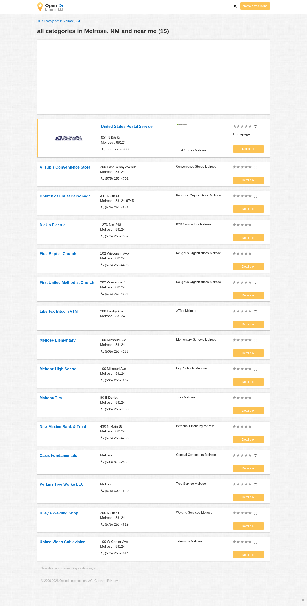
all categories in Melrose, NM (60, 21)
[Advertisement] (153, 76)
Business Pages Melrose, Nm (79, 568)
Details (247, 149)
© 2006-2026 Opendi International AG (67, 580)
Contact (99, 580)
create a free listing (255, 6)
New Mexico (49, 568)
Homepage (241, 134)
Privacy (112, 580)
